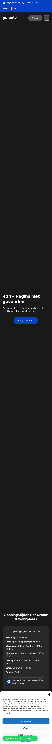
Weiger (26, 728)
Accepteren (26, 721)
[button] (48, 694)
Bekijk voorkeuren (26, 735)
